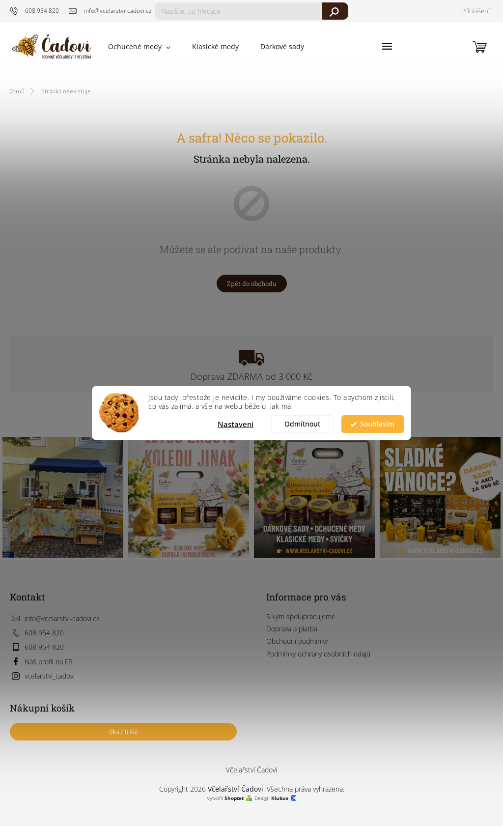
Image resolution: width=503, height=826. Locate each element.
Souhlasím (377, 424)
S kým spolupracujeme (300, 616)
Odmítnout (302, 424)
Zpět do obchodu (252, 283)
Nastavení (235, 424)
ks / (123, 731)
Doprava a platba (291, 628)
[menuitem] (139, 46)
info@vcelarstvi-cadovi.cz (62, 618)
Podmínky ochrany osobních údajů (318, 653)
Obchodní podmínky (297, 641)
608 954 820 (44, 632)
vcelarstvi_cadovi (50, 676)
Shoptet (234, 798)
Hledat (335, 11)
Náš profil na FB (49, 661)
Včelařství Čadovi (251, 769)
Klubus (279, 798)
